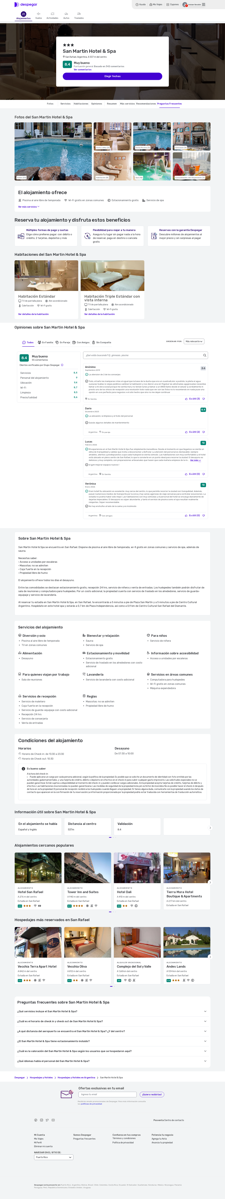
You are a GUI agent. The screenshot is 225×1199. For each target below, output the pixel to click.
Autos (66, 18)
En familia (47, 342)
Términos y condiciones (124, 1138)
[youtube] (53, 1120)
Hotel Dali (124, 892)
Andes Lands (176, 966)
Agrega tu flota (159, 1139)
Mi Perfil (38, 1142)
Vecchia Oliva (77, 966)
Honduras (152, 1185)
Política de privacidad (123, 1142)
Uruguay (87, 1187)
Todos (30, 342)
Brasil (90, 1185)
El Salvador (132, 1185)
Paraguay (38, 1187)
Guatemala (142, 1185)
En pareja (65, 342)
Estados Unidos (75, 1187)
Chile (96, 1185)
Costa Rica (113, 1185)
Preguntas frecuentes (84, 1139)
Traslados (79, 18)
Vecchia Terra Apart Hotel (37, 966)
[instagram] (41, 1120)
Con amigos (83, 342)
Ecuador (122, 1185)
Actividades (52, 18)
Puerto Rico (66, 1185)
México (161, 1185)
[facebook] (35, 1120)
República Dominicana (58, 1187)
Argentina (76, 1185)
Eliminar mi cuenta (43, 1146)
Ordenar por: (174, 341)
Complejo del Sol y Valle (134, 966)
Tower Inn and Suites (83, 892)
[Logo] (26, 4)
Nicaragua (169, 1185)
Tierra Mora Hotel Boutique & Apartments (184, 894)
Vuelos (38, 18)
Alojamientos (23, 18)
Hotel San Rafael (30, 892)
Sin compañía (103, 342)
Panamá (178, 1185)
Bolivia (84, 1185)
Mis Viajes (38, 1139)
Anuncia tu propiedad (162, 1142)
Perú (45, 1187)
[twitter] (47, 1120)
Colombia (103, 1185)
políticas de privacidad (91, 1104)
